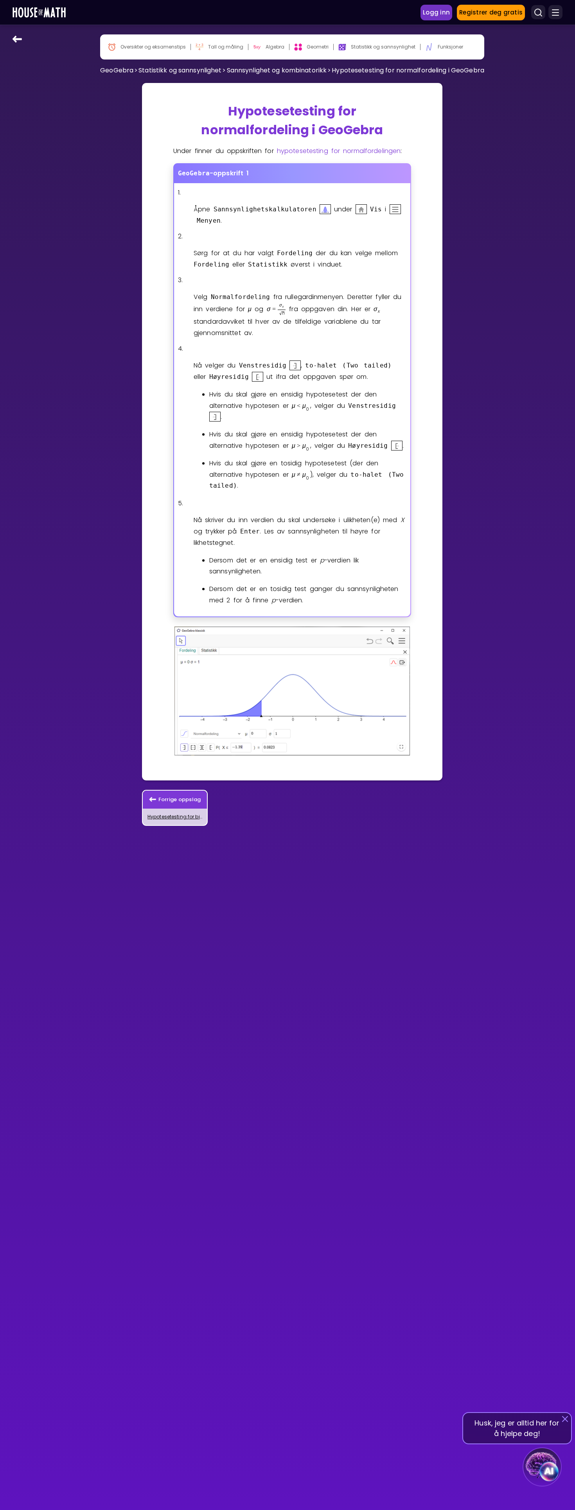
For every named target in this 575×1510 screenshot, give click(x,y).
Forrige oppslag (179, 799)
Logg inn (436, 12)
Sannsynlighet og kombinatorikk (277, 70)
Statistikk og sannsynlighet (179, 70)
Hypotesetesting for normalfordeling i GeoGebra (408, 70)
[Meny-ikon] (555, 12)
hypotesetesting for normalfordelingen (339, 150)
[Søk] (538, 12)
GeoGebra (116, 70)
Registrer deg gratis (491, 12)
